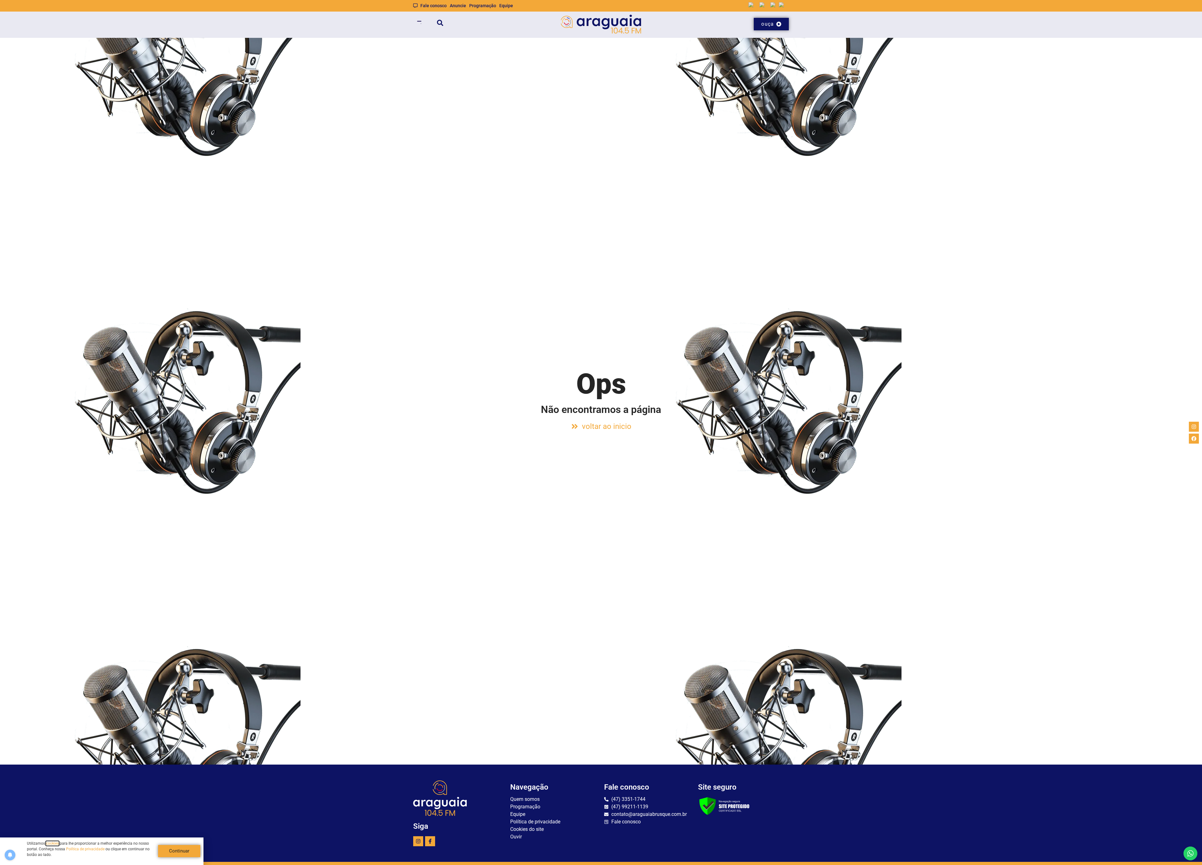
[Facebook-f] (430, 841)
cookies (52, 843)
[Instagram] (418, 841)
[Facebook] (1194, 439)
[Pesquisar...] (440, 24)
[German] (764, 5)
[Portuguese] (784, 5)
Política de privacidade (85, 849)
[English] (753, 5)
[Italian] (774, 5)
